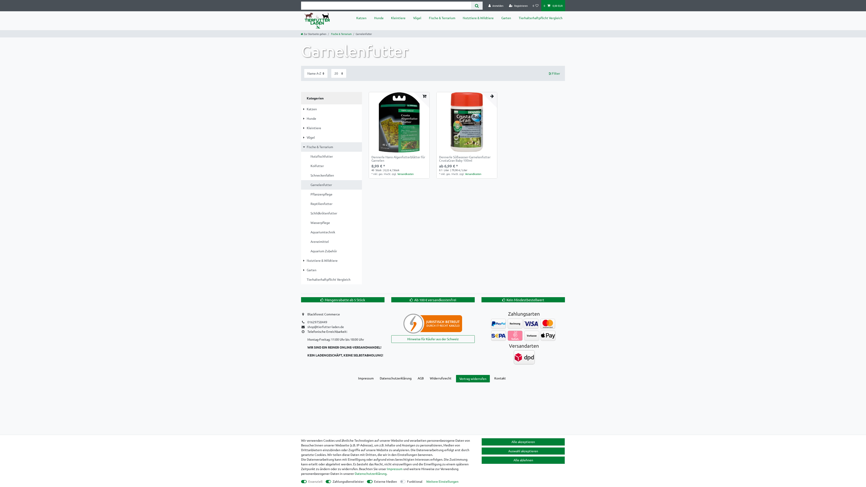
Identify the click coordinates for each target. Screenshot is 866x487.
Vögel (417, 18)
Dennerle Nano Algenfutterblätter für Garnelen (398, 158)
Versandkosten (405, 174)
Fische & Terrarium (442, 18)
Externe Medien (385, 481)
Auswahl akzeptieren (523, 451)
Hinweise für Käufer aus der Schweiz (433, 339)
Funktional (414, 481)
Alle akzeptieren (523, 442)
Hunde (379, 18)
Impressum (366, 378)
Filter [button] (556, 73)
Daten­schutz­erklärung (396, 378)
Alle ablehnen (523, 460)
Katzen (361, 18)
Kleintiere (398, 18)
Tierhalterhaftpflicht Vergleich (540, 18)
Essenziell (315, 481)
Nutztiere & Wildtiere (478, 18)
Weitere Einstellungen (442, 481)
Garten (506, 18)
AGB (421, 378)
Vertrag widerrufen (472, 379)
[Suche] (477, 6)
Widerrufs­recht (440, 378)
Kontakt (500, 378)
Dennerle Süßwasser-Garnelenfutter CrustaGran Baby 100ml (465, 158)
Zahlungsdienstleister (348, 481)
